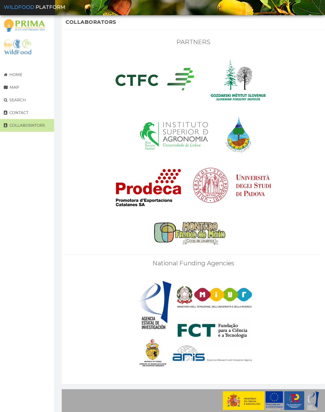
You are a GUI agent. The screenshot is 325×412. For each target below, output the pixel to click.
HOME (15, 74)
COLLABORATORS (26, 125)
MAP (14, 87)
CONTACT (18, 112)
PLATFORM (34, 7)
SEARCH (17, 100)
